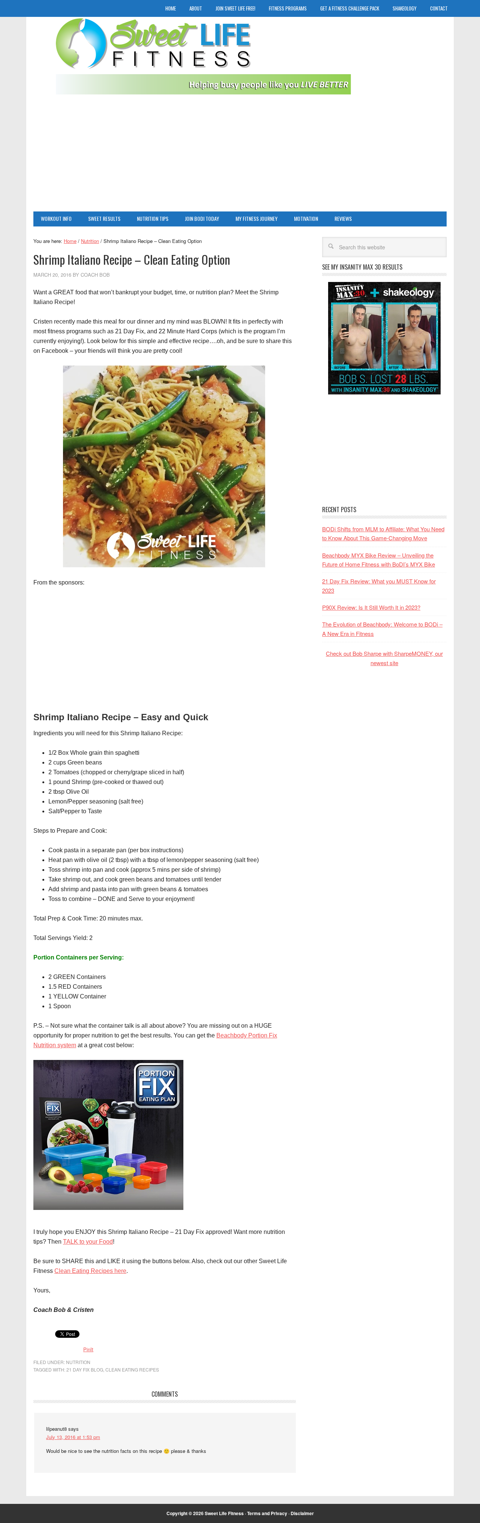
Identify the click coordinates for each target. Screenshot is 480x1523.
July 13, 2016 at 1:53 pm (73, 1437)
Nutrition (78, 1362)
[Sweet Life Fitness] (205, 58)
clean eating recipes (132, 1369)
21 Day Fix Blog (84, 1369)
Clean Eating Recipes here (90, 1271)
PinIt (88, 1349)
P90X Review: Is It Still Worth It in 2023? (371, 607)
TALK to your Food (88, 1241)
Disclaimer (302, 1513)
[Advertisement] (240, 155)
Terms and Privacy (267, 1513)
